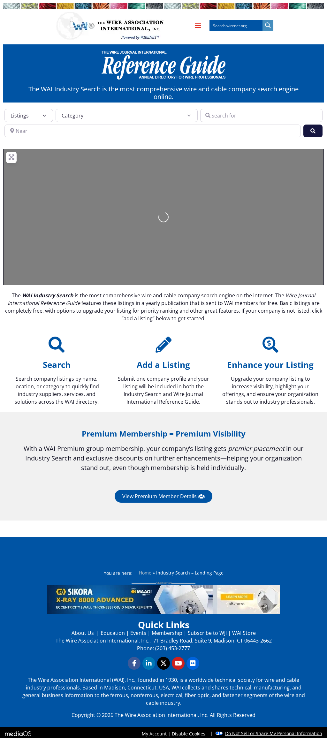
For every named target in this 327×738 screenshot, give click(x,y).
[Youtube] (178, 663)
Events (138, 632)
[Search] (57, 345)
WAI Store (243, 632)
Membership (167, 632)
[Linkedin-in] (148, 663)
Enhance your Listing (270, 364)
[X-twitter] (163, 663)
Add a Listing (163, 364)
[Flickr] (192, 663)
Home (145, 573)
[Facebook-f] (134, 663)
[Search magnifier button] (267, 25)
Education (113, 632)
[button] (198, 25)
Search (57, 364)
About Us (83, 632)
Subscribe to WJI (206, 632)
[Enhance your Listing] (270, 345)
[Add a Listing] (163, 345)
